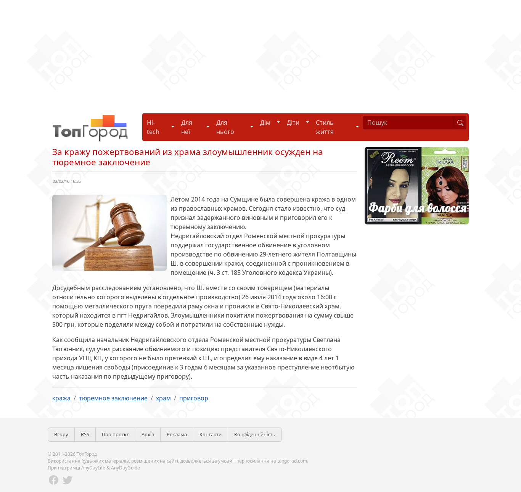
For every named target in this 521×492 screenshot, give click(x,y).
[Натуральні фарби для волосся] (417, 185)
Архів (148, 434)
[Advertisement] (229, 53)
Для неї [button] (186, 127)
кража (61, 398)
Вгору (61, 434)
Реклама (177, 434)
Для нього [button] (225, 127)
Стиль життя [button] (325, 127)
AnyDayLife (93, 468)
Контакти (210, 434)
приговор (193, 398)
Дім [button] (265, 122)
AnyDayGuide (125, 468)
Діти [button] (293, 122)
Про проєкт (115, 434)
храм (163, 398)
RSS (85, 434)
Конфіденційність (254, 434)
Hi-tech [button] (153, 127)
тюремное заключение (113, 398)
